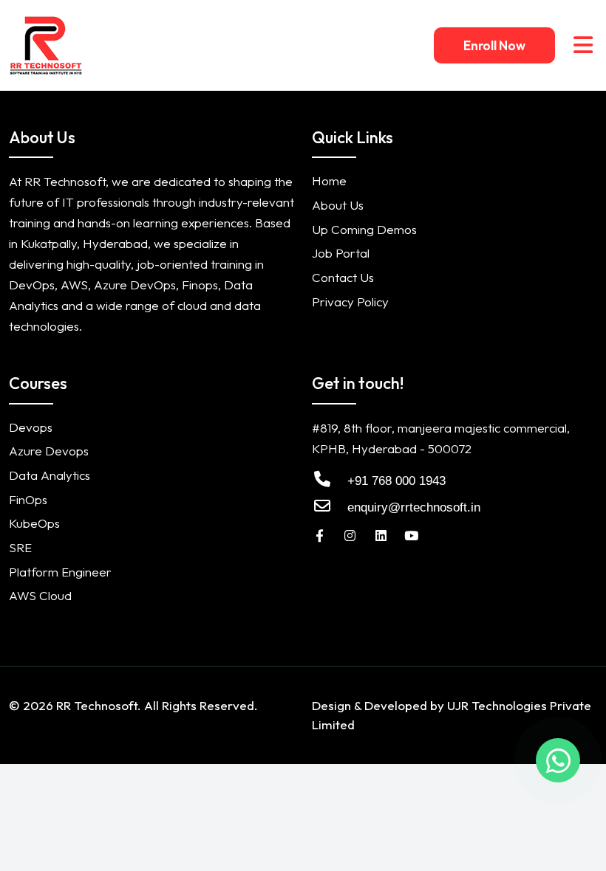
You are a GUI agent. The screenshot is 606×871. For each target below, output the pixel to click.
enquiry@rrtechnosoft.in (413, 507)
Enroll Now (494, 45)
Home (329, 180)
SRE (20, 547)
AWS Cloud (40, 595)
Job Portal (341, 253)
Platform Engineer (60, 571)
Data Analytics (49, 475)
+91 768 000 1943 (395, 481)
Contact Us (343, 277)
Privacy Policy (350, 301)
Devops (30, 427)
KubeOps (34, 523)
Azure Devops (49, 450)
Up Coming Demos (364, 229)
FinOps (28, 499)
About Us (338, 205)
